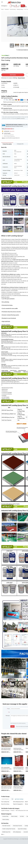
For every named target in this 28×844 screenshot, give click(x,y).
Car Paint (22, 816)
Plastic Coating (14, 816)
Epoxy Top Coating (5, 804)
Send (12, 726)
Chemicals (7, 9)
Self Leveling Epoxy (17, 832)
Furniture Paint (5, 816)
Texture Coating (5, 819)
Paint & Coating (13, 9)
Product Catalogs (19, 799)
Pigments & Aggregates (18, 804)
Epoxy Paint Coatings (22, 828)
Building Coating (20, 9)
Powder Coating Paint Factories (8, 828)
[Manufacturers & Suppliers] (14, 2)
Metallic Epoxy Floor (6, 832)
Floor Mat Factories (6, 825)
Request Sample (21, 77)
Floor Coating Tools (5, 801)
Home (2, 9)
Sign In (3, 138)
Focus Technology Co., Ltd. (16, 838)
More (2, 834)
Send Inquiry (13, 74)
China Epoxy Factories (17, 825)
